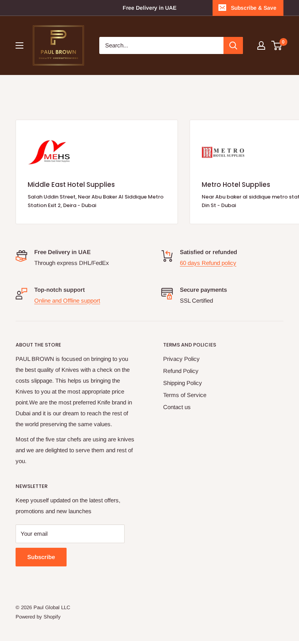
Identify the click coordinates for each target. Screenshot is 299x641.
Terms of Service (184, 395)
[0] (277, 45)
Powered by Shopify (38, 617)
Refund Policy (181, 371)
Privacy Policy (181, 358)
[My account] (261, 45)
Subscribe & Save (253, 8)
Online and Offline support (67, 300)
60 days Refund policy (208, 263)
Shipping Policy (182, 383)
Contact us (177, 407)
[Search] (233, 45)
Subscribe (41, 557)
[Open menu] (19, 45)
